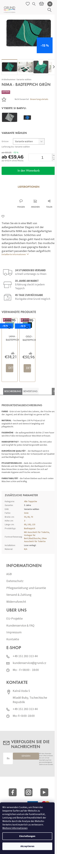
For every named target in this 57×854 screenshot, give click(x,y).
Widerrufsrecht (16, 602)
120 (33, 524)
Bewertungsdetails (39, 99)
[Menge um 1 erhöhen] (53, 155)
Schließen (22, 196)
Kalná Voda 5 (21, 691)
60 (28, 517)
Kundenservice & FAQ (20, 626)
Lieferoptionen (28, 187)
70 (32, 517)
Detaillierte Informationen (14, 254)
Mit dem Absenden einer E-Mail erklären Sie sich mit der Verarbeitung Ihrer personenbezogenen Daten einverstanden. (46, 759)
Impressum (14, 632)
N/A (25, 549)
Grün (26, 513)
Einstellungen (27, 836)
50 (25, 517)
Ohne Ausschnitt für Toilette (35, 540)
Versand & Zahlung (19, 595)
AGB (9, 574)
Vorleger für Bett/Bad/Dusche (32, 537)
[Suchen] (34, 4)
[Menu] (50, 4)
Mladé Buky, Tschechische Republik (30, 700)
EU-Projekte (14, 619)
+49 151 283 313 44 (25, 656)
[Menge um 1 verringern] (53, 159)
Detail (10, 368)
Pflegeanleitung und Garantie (26, 588)
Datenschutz (14, 581)
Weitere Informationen (15, 828)
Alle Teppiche (30, 501)
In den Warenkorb (29, 170)
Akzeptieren (27, 846)
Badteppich (29, 528)
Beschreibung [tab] (12, 391)
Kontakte (12, 639)
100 (29, 524)
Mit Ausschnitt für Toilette (36, 532)
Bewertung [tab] (30, 391)
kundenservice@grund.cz (29, 663)
